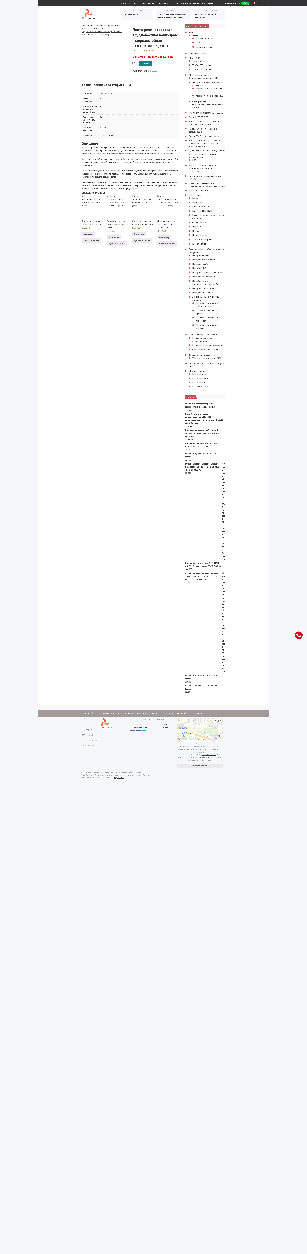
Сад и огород (195, 195)
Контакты (207, 3)
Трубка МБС (198, 61)
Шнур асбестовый (204, 47)
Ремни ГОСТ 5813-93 (198, 117)
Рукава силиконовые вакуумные (207, 345)
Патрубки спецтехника (203, 288)
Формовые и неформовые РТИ (203, 355)
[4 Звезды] (154, 71)
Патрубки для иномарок (203, 259)
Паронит (200, 42)
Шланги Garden (199, 374)
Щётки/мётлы (199, 243)
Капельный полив (200, 206)
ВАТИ (195, 35)
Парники (196, 226)
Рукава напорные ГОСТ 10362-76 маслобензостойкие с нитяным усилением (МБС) (204, 143)
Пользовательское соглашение (116, 713)
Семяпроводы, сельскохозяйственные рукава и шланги (207, 104)
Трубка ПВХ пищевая (202, 65)
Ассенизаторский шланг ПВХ (205, 78)
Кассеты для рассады (202, 210)
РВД (194, 160)
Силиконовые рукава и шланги (203, 334)
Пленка (195, 231)
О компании (166, 713)
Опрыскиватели (199, 222)
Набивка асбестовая (205, 38)
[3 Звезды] (152, 71)
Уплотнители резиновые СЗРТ (206, 358)
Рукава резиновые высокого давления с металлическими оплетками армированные (207, 153)
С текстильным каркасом (186, 3)
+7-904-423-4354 (232, 3)
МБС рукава (148, 3)
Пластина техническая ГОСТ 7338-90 (206, 113)
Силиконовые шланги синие (205, 349)
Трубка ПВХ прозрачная (203, 69)
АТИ (191, 32)
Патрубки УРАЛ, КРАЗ (202, 292)
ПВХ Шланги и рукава (199, 75)
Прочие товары (199, 235)
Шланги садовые (200, 386)
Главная (85, 25)
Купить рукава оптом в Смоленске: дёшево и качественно (100, 14)
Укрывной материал (202, 239)
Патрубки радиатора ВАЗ (204, 276)
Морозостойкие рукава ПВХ (209, 95)
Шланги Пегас (199, 382)
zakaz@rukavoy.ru (202, 757)
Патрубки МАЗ (199, 268)
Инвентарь (197, 202)
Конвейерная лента (110, 25)
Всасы (136, 3)
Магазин (125, 3)
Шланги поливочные (199, 371)
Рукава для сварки (140, 727)
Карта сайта (89, 713)
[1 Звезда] (148, 71)
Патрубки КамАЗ (200, 264)
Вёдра (195, 198)
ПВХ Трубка (194, 58)
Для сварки (163, 3)
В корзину (145, 63)
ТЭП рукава (163, 727)
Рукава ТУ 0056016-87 (199, 190)
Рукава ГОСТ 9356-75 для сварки (204, 136)
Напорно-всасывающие (140, 722)
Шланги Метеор (200, 378)
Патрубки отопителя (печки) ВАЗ (207, 272)
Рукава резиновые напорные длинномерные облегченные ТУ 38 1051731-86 (205, 168)
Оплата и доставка (146, 713)
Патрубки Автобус (201, 255)
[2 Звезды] (150, 71)
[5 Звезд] (156, 71)
